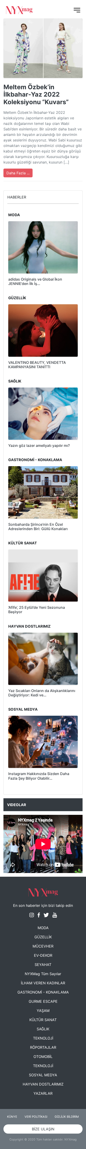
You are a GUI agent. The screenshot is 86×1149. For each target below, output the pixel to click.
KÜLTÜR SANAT (43, 1019)
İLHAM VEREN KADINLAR (43, 983)
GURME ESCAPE (43, 1001)
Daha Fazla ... (18, 173)
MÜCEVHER (43, 946)
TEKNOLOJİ (43, 1038)
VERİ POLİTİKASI (36, 1116)
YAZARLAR (43, 1093)
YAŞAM (43, 1010)
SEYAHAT (43, 964)
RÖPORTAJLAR (43, 1047)
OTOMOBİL (43, 1056)
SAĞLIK (43, 1029)
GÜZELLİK (43, 937)
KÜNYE (12, 1116)
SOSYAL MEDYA (43, 1075)
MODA (43, 927)
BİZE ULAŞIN (43, 1129)
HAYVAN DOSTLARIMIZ (43, 1084)
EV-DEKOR (43, 955)
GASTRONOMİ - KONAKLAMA (43, 992)
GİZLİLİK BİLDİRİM (67, 1116)
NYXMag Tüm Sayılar (43, 973)
